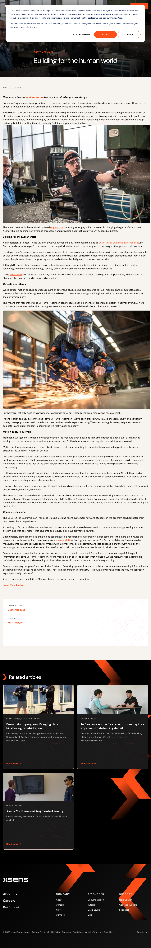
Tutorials (92, 904)
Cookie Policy (53, 932)
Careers (9, 900)
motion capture (35, 97)
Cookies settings (81, 34)
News (59, 909)
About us (10, 894)
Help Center (125, 899)
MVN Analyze (15, 622)
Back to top (142, 932)
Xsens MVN (16, 274)
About (59, 899)
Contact (60, 914)
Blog (90, 914)
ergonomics (56, 227)
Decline (129, 34)
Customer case (16, 609)
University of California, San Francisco (119, 242)
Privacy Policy (38, 932)
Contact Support (128, 904)
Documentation (96, 899)
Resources (11, 907)
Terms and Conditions (72, 932)
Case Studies (95, 909)
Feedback (124, 909)
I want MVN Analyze (13, 585)
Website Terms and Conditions (99, 932)
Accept (105, 34)
